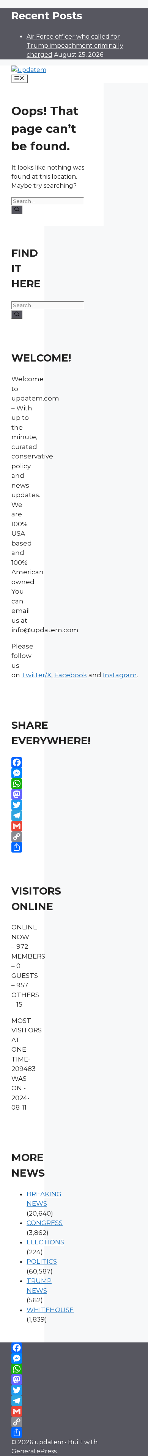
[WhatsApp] (22, 783)
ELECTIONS (45, 1242)
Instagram (120, 675)
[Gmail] (22, 826)
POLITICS (42, 1261)
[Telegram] (22, 815)
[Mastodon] (22, 794)
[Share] (22, 847)
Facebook (70, 675)
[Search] (16, 210)
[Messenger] (22, 773)
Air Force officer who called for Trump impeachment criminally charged (75, 45)
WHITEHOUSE (50, 1310)
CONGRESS (45, 1223)
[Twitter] (22, 805)
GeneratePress (34, 1451)
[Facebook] (22, 762)
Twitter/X (36, 675)
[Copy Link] (22, 836)
